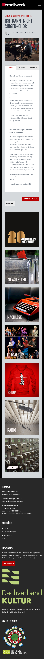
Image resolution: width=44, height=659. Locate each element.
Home (6, 528)
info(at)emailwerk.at (11, 505)
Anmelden (9, 563)
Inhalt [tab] (10, 67)
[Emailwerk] (13, 4)
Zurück (10, 203)
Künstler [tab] (22, 67)
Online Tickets (31, 198)
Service (6, 539)
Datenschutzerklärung (26, 558)
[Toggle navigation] (40, 5)
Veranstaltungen (10, 532)
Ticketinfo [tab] (33, 67)
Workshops (8, 535)
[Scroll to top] (39, 654)
